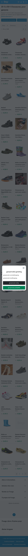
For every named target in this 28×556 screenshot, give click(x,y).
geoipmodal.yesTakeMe (14, 287)
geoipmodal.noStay (14, 283)
